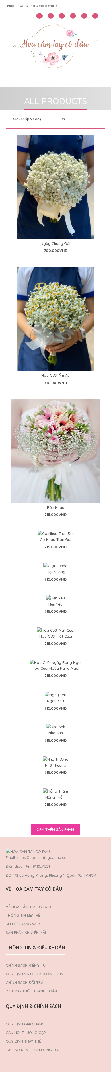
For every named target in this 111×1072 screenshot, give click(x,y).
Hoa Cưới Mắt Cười (55, 636)
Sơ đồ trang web (23, 924)
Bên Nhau (55, 507)
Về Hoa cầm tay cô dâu (28, 906)
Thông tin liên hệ (23, 915)
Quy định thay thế (23, 1041)
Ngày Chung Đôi (55, 243)
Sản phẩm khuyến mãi (26, 932)
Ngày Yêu (55, 700)
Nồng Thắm (55, 797)
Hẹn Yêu (55, 604)
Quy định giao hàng (25, 1024)
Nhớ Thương (55, 765)
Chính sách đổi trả (24, 982)
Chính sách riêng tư (26, 965)
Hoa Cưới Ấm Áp (55, 375)
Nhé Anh (55, 732)
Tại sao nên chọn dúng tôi (32, 1049)
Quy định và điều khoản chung (36, 974)
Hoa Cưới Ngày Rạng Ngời (55, 668)
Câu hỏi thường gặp (26, 1032)
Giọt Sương (55, 571)
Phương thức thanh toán (31, 991)
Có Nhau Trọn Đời (55, 539)
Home (13, 79)
